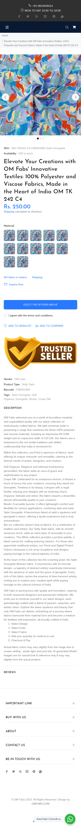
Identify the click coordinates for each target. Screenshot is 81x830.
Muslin (33, 399)
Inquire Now (16, 284)
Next (75, 97)
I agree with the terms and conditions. (30, 315)
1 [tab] (38, 138)
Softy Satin (28, 384)
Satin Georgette (21, 394)
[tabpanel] (40, 94)
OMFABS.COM (41, 803)
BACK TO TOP (40, 822)
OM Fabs (20, 379)
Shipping (9, 211)
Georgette (22, 399)
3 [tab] (43, 138)
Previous (5, 97)
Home (5, 35)
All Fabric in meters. (16, 277)
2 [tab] (40, 138)
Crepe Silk (44, 399)
